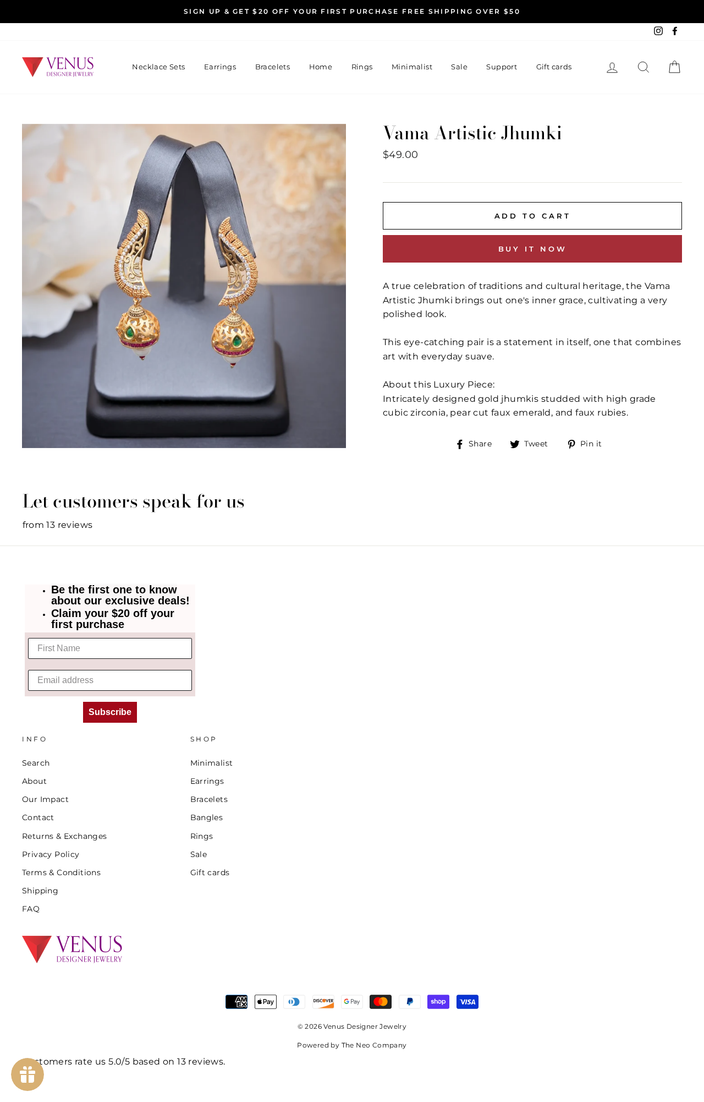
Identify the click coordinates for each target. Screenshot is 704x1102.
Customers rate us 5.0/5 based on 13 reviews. (124, 1061)
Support (501, 66)
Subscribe (110, 712)
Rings (362, 66)
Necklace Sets (158, 66)
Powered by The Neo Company (351, 1045)
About (34, 781)
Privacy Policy (51, 854)
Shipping (40, 890)
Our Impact (45, 799)
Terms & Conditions (61, 872)
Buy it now (532, 248)
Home (321, 66)
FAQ (31, 908)
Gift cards (554, 66)
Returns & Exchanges (64, 836)
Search (36, 763)
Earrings (220, 66)
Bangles (206, 817)
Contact (38, 817)
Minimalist (412, 66)
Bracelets (272, 66)
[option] (352, 12)
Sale (459, 66)
